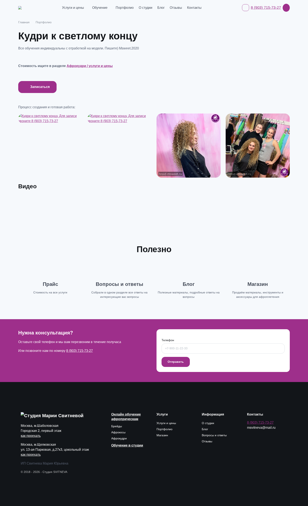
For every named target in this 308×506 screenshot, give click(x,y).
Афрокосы (118, 432)
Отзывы (176, 7)
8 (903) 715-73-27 (266, 7)
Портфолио (125, 7)
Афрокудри (119, 438)
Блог (161, 7)
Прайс (50, 284)
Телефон (168, 340)
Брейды (116, 426)
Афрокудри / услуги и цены (90, 66)
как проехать (31, 436)
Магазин (257, 284)
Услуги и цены (73, 7)
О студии (145, 7)
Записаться (40, 87)
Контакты (194, 7)
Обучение (99, 7)
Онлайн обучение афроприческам (126, 417)
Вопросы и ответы (119, 284)
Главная (24, 22)
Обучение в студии (127, 445)
